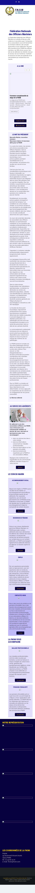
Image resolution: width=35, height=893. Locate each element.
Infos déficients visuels (20, 881)
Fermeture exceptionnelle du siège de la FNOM (19, 97)
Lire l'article (14, 111)
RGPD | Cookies (13, 879)
